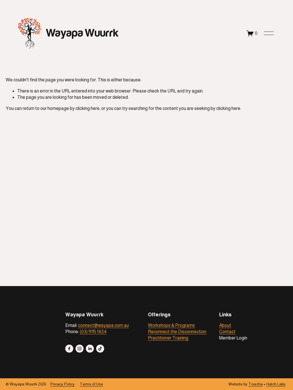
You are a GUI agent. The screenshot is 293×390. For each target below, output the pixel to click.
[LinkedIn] (90, 349)
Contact (227, 331)
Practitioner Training (168, 337)
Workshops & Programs (171, 325)
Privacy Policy (62, 384)
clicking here (88, 108)
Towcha (255, 384)
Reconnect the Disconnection (177, 331)
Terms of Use (91, 384)
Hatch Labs (276, 384)
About (225, 325)
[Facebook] (69, 349)
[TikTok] (100, 349)
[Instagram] (80, 349)
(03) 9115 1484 (93, 331)
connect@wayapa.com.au (103, 325)
